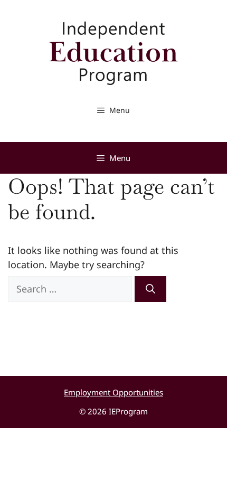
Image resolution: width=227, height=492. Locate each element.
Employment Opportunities (113, 392)
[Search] (150, 289)
